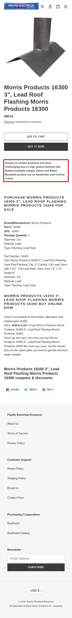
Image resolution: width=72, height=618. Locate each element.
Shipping (9, 121)
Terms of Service (17, 433)
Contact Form (15, 497)
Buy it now (36, 146)
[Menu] (66, 6)
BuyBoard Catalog (18, 533)
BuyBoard (13, 523)
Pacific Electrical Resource (40, 601)
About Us (13, 423)
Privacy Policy (16, 443)
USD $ (34, 590)
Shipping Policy (16, 478)
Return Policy (15, 468)
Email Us (12, 488)
